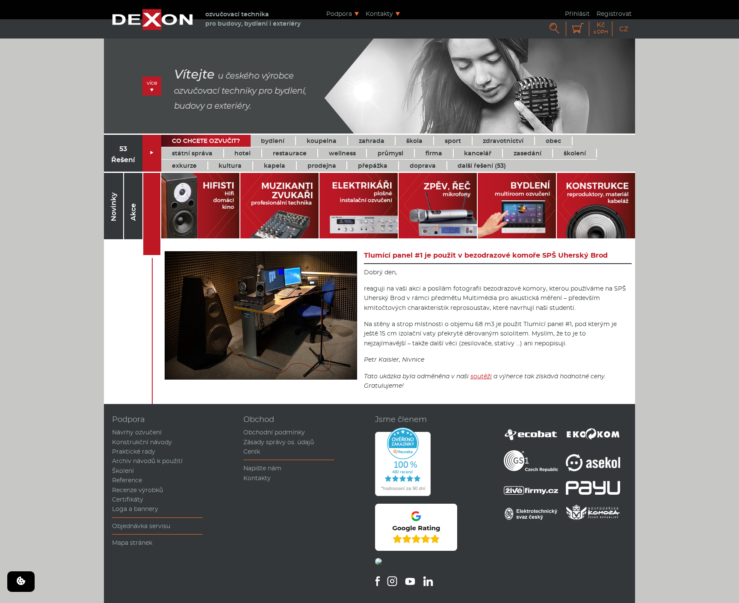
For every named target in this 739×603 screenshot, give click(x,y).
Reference (127, 480)
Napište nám (262, 468)
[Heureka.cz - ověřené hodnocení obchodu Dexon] (403, 494)
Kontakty (379, 13)
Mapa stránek (132, 543)
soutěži (481, 376)
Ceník (251, 451)
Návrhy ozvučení (137, 432)
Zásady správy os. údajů (278, 442)
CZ (623, 29)
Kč (601, 28)
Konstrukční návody (142, 442)
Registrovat (614, 13)
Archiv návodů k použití (147, 461)
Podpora (339, 13)
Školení (123, 471)
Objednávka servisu (141, 526)
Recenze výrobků (137, 490)
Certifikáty (127, 499)
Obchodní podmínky (274, 432)
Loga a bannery (135, 509)
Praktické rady (133, 451)
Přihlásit (577, 13)
